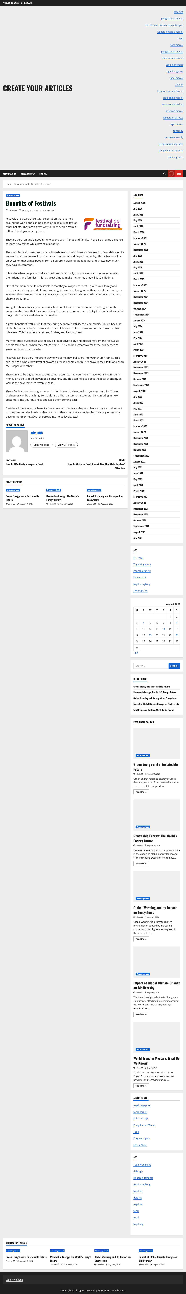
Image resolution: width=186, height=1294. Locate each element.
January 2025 (139, 291)
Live (179, 173)
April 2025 (138, 273)
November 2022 (140, 444)
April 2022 (138, 485)
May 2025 (137, 267)
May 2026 (138, 220)
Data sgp (138, 557)
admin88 (12, 210)
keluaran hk (139, 577)
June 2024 (138, 332)
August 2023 (139, 391)
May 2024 (137, 338)
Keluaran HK (9, 173)
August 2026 (139, 203)
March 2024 (138, 349)
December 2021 (140, 508)
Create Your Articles (38, 88)
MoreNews (103, 1290)
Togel (136, 1131)
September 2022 (141, 455)
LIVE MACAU (140, 1145)
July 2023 (137, 396)
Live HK (43, 173)
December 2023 (140, 367)
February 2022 (140, 496)
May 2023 (137, 408)
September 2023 (141, 385)
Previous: (24, 462)
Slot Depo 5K (140, 590)
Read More (142, 792)
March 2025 (138, 279)
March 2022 (138, 491)
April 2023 (138, 414)
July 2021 (137, 538)
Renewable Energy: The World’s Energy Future (62, 498)
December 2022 (140, 438)
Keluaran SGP (28, 173)
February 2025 (140, 285)
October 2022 (139, 450)
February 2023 (140, 426)
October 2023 (139, 379)
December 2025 (140, 249)
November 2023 (140, 373)
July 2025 (137, 255)
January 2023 (139, 432)
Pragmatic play (141, 1138)
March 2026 (139, 232)
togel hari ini (140, 1112)
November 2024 (140, 302)
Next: (96, 464)
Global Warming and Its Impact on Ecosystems (105, 498)
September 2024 (141, 314)
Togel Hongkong (142, 1164)
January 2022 (139, 502)
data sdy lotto (175, 157)
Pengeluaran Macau (144, 1125)
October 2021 (139, 520)
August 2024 (139, 320)
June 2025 (138, 261)
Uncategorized (13, 195)
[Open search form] (164, 173)
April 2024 (138, 344)
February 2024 (140, 355)
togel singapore (142, 1105)
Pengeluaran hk (142, 570)
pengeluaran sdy (174, 137)
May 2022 (137, 479)
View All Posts (66, 444)
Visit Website (41, 444)
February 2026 (140, 238)
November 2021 (140, 514)
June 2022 (138, 473)
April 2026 (138, 226)
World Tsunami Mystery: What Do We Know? (153, 710)
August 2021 (139, 532)
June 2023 (138, 402)
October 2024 (139, 308)
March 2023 (138, 420)
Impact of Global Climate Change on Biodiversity (156, 704)
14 (163, 629)
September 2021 (141, 526)
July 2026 (138, 208)
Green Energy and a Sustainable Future (22, 498)
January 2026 (139, 244)
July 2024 (137, 326)
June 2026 (138, 214)
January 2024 (139, 361)
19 (150, 635)
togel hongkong (142, 584)
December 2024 (140, 297)
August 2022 (139, 461)
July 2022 (137, 467)
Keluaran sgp (140, 1118)
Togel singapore (142, 564)
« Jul (135, 652)
